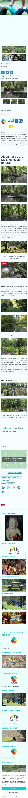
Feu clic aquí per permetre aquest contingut (14, 459)
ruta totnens (7, 110)
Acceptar (14, 788)
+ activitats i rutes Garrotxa (13, 428)
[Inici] (1, 66)
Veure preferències (14, 792)
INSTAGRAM (4, 446)
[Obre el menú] (24, 7)
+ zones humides (8, 431)
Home (2, 78)
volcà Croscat (10, 295)
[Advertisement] (14, 31)
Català (7, 796)
